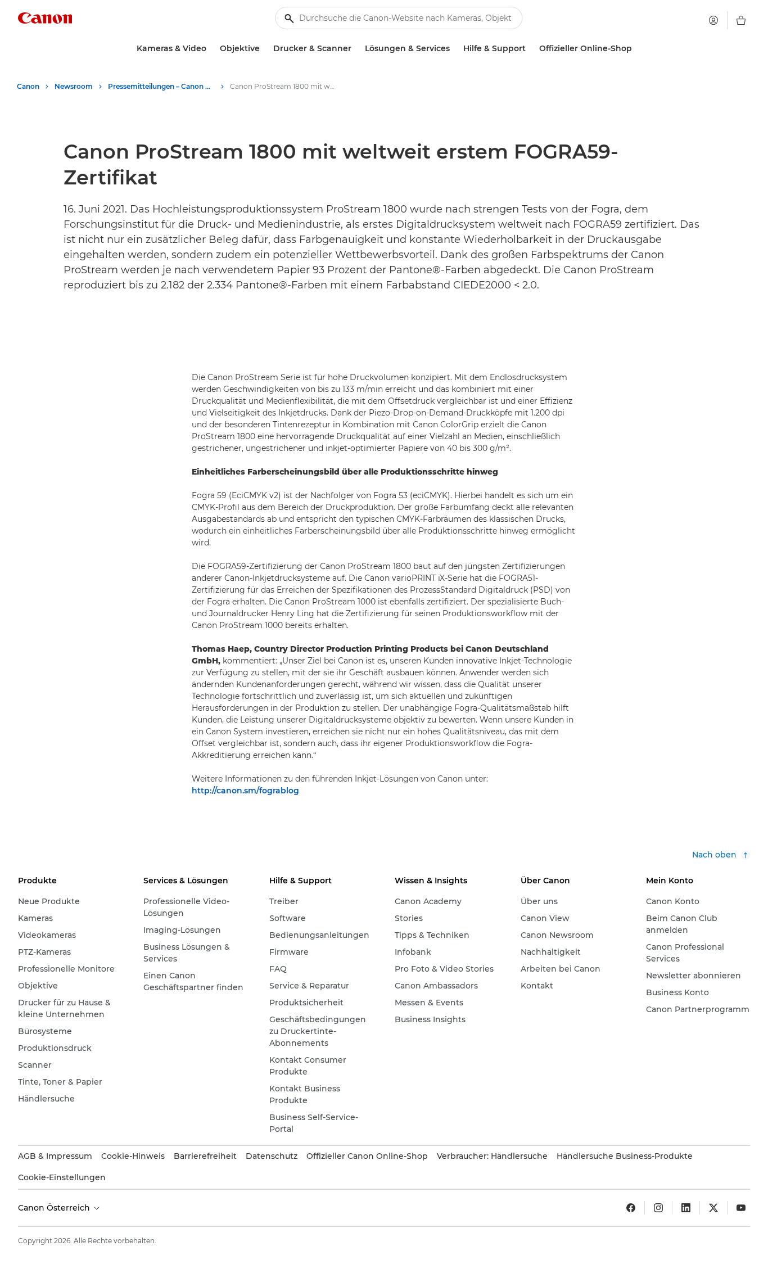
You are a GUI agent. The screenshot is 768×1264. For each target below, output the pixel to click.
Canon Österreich (55, 1208)
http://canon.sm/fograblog (245, 791)
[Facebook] (630, 1207)
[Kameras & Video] (210, 49)
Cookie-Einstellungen (62, 1177)
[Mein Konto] (713, 20)
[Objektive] (264, 49)
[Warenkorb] (741, 20)
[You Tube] (741, 1207)
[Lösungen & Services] (454, 49)
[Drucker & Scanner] (355, 49)
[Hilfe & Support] (530, 49)
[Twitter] (713, 1207)
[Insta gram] (658, 1207)
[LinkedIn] (685, 1207)
